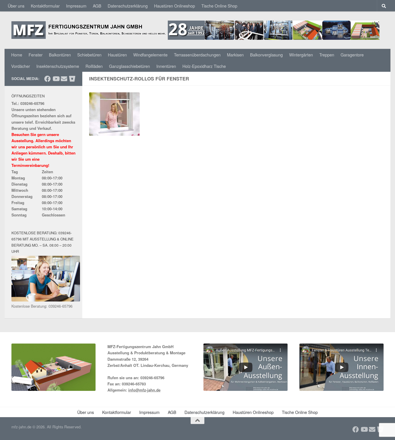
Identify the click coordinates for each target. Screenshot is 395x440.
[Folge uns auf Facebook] (47, 79)
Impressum (76, 6)
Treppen (326, 55)
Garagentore (352, 55)
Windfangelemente (150, 55)
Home (16, 55)
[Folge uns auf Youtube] (56, 79)
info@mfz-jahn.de (144, 390)
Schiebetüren (89, 55)
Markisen (235, 55)
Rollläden (94, 66)
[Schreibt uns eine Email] (64, 79)
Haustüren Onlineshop (174, 6)
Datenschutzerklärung (128, 6)
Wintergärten (301, 55)
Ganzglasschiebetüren (129, 66)
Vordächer (20, 66)
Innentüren (166, 66)
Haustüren (117, 55)
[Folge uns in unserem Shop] (72, 79)
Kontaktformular (45, 6)
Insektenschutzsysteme (57, 66)
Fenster (36, 55)
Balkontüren (60, 55)
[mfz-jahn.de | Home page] (195, 30)
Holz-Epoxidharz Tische (204, 66)
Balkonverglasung (266, 55)
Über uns (16, 6)
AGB (97, 6)
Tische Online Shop (219, 6)
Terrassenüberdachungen (197, 55)
